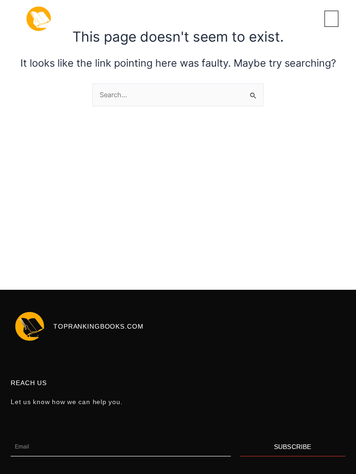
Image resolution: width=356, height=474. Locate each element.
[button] (331, 19)
